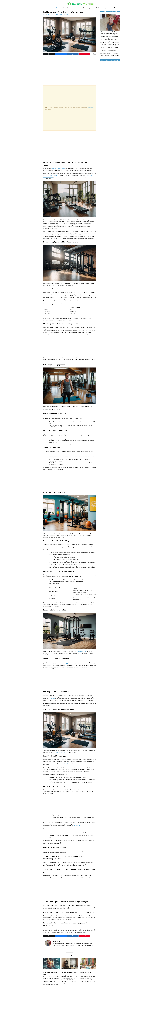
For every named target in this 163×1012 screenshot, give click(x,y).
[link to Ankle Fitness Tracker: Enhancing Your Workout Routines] (51, 963)
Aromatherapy (67, 8)
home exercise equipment (58, 168)
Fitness (58, 8)
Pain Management (88, 8)
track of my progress (64, 763)
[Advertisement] (69, 345)
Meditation (77, 8)
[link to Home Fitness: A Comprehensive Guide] (88, 963)
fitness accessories (60, 752)
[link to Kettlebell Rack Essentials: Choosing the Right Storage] (70, 963)
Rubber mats (69, 663)
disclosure (90, 107)
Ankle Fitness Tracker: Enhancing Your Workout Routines (50, 972)
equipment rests (82, 651)
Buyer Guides (107, 8)
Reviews (98, 8)
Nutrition (50, 8)
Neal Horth (59, 14)
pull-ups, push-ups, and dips (52, 175)
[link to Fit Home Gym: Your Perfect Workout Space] (69, 34)
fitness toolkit (77, 825)
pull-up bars (52, 698)
